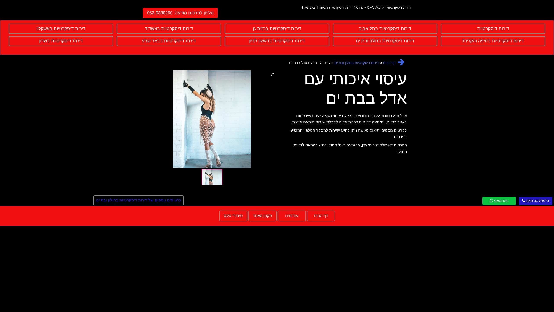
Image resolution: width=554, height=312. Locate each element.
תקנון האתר (262, 216)
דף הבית (389, 63)
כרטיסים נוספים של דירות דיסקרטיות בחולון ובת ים (138, 200)
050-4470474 (537, 201)
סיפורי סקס (233, 216)
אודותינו (291, 216)
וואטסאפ (501, 201)
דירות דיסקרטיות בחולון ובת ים (357, 63)
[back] (401, 62)
